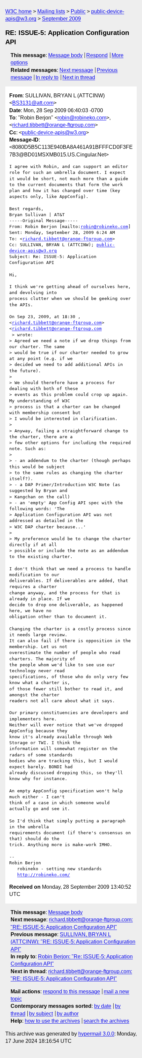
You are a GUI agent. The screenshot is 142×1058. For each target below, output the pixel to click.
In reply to (47, 77)
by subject (41, 1013)
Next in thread (78, 77)
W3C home (18, 11)
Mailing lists (51, 11)
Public (78, 11)
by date (102, 1006)
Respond (97, 55)
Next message (76, 70)
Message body (65, 55)
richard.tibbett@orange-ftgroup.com (53, 125)
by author (68, 1013)
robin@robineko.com (81, 117)
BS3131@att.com (32, 103)
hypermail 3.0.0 (96, 1034)
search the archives (106, 1021)
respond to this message (71, 991)
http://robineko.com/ (43, 874)
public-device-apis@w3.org (54, 132)
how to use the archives (52, 1021)
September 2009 (61, 18)
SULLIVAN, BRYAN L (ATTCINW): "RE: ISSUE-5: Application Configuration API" (73, 942)
